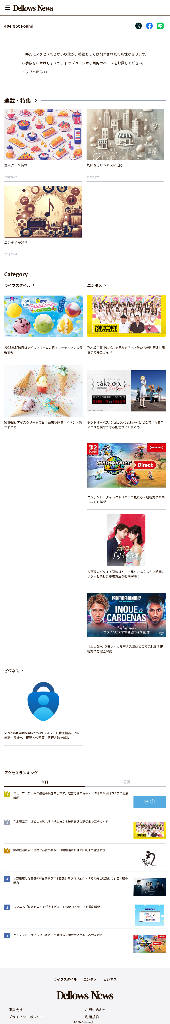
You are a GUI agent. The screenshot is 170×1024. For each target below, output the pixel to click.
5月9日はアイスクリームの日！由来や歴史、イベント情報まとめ (43, 424)
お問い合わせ (95, 1009)
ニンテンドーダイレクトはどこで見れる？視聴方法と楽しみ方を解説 (126, 499)
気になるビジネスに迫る (105, 165)
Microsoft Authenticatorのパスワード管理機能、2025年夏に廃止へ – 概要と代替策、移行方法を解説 (42, 735)
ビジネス (11, 670)
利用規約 (92, 1016)
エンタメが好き (15, 242)
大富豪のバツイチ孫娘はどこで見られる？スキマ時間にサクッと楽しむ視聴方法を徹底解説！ (126, 573)
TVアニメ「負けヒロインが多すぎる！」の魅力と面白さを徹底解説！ (58, 907)
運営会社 (15, 1009)
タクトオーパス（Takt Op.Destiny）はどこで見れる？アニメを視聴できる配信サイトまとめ (125, 424)
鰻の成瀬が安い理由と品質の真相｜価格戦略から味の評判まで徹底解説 (59, 850)
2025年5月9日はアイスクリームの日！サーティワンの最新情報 (43, 349)
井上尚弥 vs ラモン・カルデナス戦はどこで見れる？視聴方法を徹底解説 (125, 648)
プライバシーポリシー (26, 1016)
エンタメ (94, 285)
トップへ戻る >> (35, 71)
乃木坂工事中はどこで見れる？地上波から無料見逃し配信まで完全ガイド (126, 349)
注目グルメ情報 (15, 165)
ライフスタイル (17, 285)
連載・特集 (17, 100)
